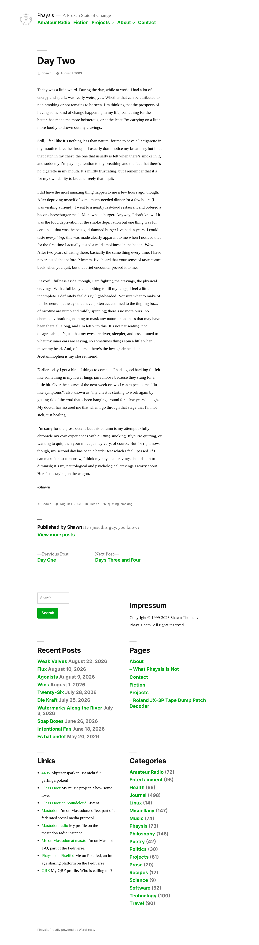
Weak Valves (52, 661)
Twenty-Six (50, 692)
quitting (113, 504)
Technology (143, 895)
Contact (147, 22)
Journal (138, 795)
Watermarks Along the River (69, 708)
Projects (101, 22)
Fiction (81, 22)
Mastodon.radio (55, 825)
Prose (136, 865)
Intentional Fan (54, 729)
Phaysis (45, 15)
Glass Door (51, 788)
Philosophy (142, 834)
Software (140, 888)
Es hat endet (51, 736)
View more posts (56, 534)
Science (139, 880)
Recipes (139, 872)
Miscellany (142, 810)
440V (46, 773)
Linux (136, 803)
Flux (42, 669)
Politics (138, 849)
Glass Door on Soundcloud (64, 803)
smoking (127, 504)
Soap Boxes (50, 721)
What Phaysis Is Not (156, 669)
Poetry (137, 841)
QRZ (46, 870)
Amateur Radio (53, 22)
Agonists (47, 677)
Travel (137, 903)
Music (137, 818)
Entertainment (146, 779)
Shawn (46, 73)
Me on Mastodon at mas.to (64, 840)
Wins (43, 684)
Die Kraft (47, 700)
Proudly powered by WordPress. (72, 930)
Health (94, 504)
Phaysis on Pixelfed (58, 855)
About (124, 22)
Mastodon (50, 810)
